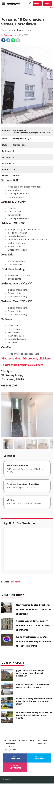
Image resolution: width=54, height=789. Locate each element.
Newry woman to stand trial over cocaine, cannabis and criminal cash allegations (34, 609)
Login (47, 3)
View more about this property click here (25, 358)
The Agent (15, 582)
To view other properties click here (22, 365)
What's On (10, 750)
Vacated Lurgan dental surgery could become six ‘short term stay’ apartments (33, 625)
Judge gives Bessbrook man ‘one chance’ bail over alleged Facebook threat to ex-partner (33, 641)
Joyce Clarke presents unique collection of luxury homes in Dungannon (30, 673)
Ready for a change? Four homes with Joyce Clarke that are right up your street (34, 701)
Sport (10, 747)
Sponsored (9, 35)
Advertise (43, 740)
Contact (42, 743)
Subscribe (37, 3)
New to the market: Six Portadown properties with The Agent (32, 685)
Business (10, 743)
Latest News (10, 740)
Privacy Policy (26, 740)
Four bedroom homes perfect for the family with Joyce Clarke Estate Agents (34, 715)
